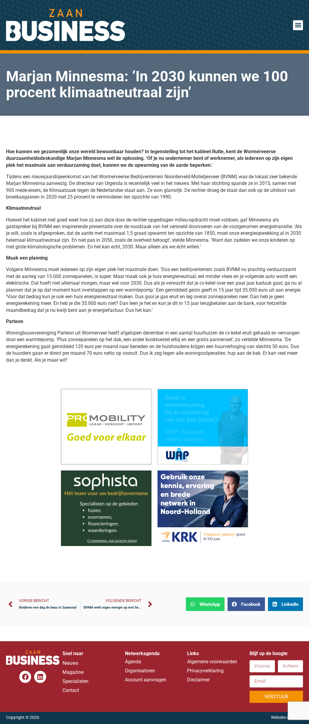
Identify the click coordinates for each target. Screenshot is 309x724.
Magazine (73, 672)
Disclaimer (198, 680)
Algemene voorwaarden (212, 661)
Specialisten (75, 681)
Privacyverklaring (205, 671)
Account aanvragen (145, 680)
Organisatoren (140, 671)
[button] (298, 25)
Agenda (133, 661)
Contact (70, 690)
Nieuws (70, 663)
